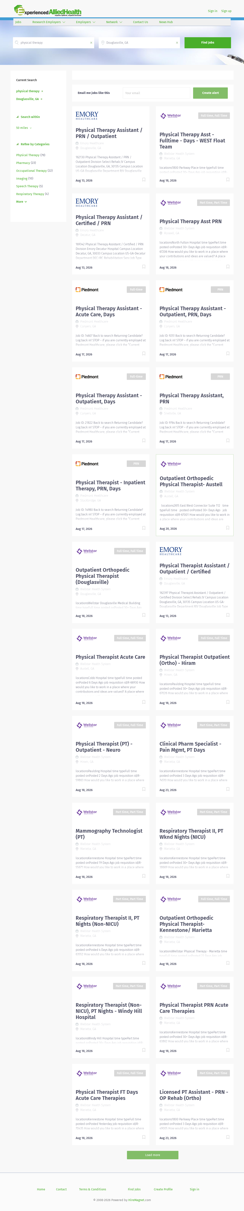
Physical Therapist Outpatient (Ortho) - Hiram (195, 660)
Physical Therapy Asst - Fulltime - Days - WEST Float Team (192, 141)
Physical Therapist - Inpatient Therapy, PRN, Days (110, 486)
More (19, 201)
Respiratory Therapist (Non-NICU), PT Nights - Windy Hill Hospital (109, 1011)
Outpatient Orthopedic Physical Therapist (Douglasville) (102, 576)
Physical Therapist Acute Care (110, 657)
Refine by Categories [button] (35, 144)
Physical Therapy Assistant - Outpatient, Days (109, 398)
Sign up (226, 11)
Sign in (212, 11)
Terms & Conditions (92, 1189)
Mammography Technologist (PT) (109, 834)
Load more (152, 1155)
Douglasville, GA (27, 99)
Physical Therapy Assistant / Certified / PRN (109, 220)
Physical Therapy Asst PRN (191, 221)
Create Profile (163, 1189)
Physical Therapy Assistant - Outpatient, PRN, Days (193, 311)
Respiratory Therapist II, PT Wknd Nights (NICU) (191, 834)
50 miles (22, 128)
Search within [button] (30, 117)
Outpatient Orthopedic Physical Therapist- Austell (191, 481)
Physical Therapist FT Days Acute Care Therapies (107, 1095)
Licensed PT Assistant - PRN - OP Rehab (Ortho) (194, 1095)
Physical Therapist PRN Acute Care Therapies (194, 1008)
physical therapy (27, 91)
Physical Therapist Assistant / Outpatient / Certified (195, 569)
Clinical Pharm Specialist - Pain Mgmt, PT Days (190, 747)
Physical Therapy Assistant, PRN (192, 398)
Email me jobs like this (94, 93)
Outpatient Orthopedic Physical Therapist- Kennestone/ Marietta (186, 924)
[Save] (140, 180)
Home (41, 1189)
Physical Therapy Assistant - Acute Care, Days (109, 311)
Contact (61, 1189)
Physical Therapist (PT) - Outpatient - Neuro (104, 747)
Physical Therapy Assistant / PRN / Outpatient (109, 133)
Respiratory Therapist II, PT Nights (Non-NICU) (107, 921)
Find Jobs (207, 42)
